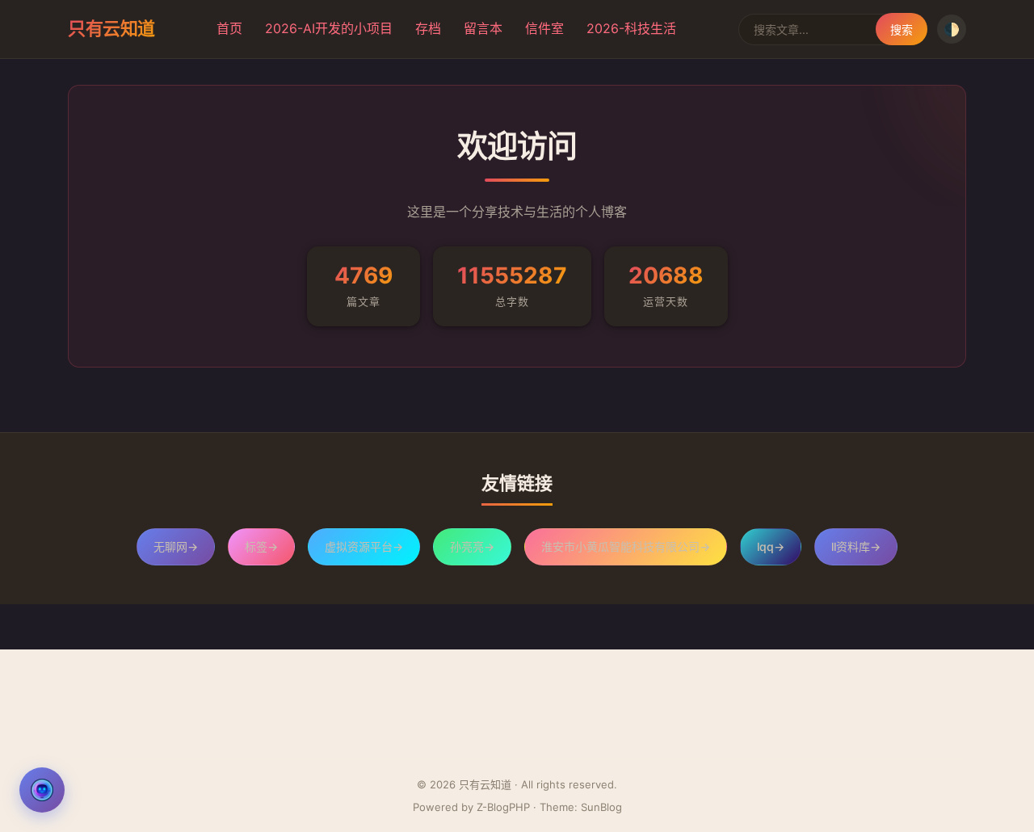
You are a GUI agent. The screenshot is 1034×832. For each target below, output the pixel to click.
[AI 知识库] (42, 790)
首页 (229, 28)
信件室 (544, 28)
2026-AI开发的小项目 (329, 28)
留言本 (483, 28)
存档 (428, 28)
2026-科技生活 (631, 28)
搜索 (901, 29)
